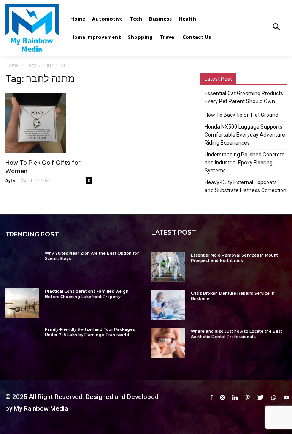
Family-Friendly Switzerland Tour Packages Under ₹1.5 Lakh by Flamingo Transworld (90, 332)
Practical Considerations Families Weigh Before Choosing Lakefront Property (87, 294)
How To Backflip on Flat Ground (241, 115)
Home (12, 65)
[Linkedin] (235, 397)
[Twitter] (261, 397)
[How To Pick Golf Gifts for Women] (48, 123)
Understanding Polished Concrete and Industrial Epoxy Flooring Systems (245, 163)
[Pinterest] (248, 397)
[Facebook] (211, 397)
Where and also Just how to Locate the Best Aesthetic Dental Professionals (236, 334)
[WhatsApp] (274, 397)
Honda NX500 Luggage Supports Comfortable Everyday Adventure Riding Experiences (245, 135)
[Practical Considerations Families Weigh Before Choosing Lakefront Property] (22, 303)
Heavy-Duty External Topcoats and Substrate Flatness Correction (245, 186)
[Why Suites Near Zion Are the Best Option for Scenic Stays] (22, 265)
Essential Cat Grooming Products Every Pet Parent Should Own (244, 97)
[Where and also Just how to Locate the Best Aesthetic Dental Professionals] (168, 343)
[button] (276, 27)
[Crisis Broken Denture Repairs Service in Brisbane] (168, 305)
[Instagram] (222, 397)
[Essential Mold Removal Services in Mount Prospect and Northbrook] (168, 267)
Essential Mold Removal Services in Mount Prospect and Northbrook (234, 258)
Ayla (10, 180)
